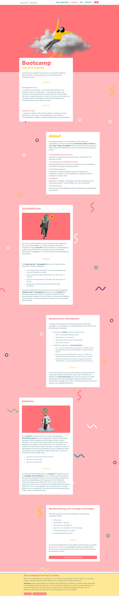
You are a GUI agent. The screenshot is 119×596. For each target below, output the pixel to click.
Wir (81, 2)
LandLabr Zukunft (58, 547)
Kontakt (88, 2)
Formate (74, 2)
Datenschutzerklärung (39, 593)
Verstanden (27, 593)
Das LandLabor (62, 2)
